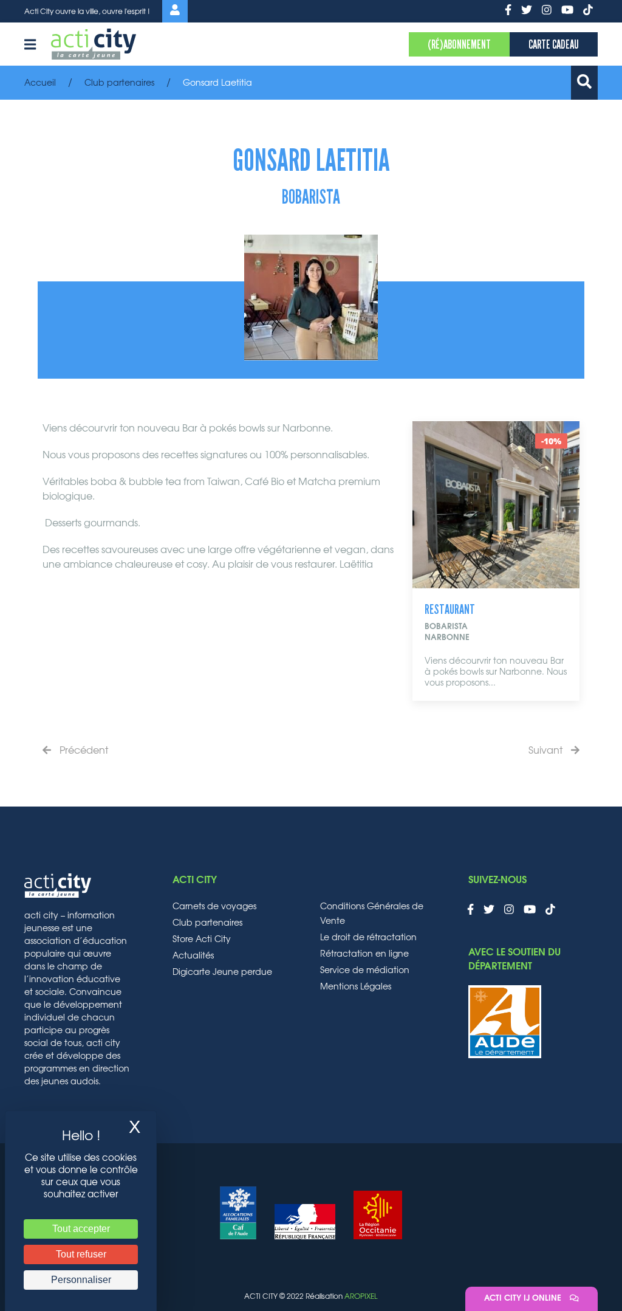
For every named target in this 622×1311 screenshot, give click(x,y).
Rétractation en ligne (364, 954)
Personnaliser (81, 1280)
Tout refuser (81, 1254)
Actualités (193, 956)
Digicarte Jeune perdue (222, 972)
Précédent (82, 750)
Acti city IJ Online (524, 1298)
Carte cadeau (553, 44)
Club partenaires (119, 83)
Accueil (40, 83)
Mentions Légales (355, 987)
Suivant (546, 750)
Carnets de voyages (214, 907)
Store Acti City (202, 939)
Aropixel (361, 1296)
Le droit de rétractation (368, 938)
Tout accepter (81, 1228)
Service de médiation (364, 970)
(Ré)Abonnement (459, 44)
